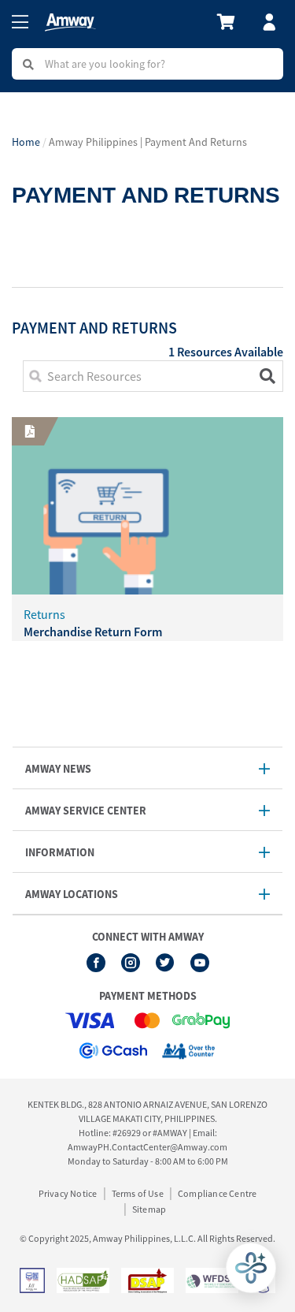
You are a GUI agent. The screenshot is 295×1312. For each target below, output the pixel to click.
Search (263, 376)
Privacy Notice (68, 1193)
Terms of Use (138, 1193)
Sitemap (149, 1209)
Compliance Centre (217, 1193)
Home (26, 142)
